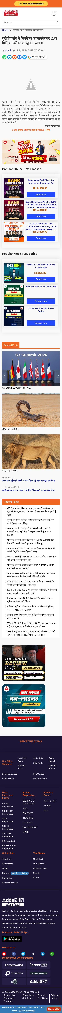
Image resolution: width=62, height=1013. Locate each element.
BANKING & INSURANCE (29, 802)
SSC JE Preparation (8, 827)
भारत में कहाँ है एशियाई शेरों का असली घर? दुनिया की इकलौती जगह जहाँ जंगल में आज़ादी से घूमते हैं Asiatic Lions (29, 531)
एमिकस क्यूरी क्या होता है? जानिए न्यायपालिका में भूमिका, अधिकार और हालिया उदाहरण (30, 608)
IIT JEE (47, 806)
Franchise (7, 878)
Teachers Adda (22, 759)
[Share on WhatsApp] (4, 57)
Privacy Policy (54, 996)
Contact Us (7, 864)
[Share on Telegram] (9, 57)
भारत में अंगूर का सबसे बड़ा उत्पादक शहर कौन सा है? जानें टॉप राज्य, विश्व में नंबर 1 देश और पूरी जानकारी (31, 633)
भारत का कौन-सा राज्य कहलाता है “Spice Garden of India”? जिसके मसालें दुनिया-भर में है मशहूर (30, 541)
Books (36, 878)
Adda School (8, 778)
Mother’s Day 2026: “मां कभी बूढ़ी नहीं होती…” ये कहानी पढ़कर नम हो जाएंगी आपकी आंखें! (32, 591)
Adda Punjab (52, 759)
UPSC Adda (38, 774)
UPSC (26, 832)
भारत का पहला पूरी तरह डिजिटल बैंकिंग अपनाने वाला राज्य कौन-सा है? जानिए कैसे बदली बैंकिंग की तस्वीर (31, 575)
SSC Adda (38, 763)
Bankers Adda (22, 766)
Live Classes (39, 864)
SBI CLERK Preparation (8, 812)
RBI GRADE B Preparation (9, 847)
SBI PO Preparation (8, 805)
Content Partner (10, 883)
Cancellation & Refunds (28, 996)
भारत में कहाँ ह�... (10, 471)
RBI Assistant (8, 841)
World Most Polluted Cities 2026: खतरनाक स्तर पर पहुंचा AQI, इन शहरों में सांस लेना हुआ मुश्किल (31, 625)
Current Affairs (52, 766)
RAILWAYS (28, 813)
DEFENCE (28, 823)
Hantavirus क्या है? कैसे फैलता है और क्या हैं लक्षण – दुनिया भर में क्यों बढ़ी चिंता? (29, 600)
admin (8, 50)
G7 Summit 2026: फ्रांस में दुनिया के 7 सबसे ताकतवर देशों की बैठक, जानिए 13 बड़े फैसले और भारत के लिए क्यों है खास (31, 511)
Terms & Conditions (43, 996)
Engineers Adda (9, 774)
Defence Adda (40, 778)
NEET (46, 810)
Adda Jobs (38, 758)
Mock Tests (38, 859)
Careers (15, 873)
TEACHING (28, 818)
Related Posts (11, 345)
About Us (6, 859)
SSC (25, 808)
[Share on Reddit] (14, 57)
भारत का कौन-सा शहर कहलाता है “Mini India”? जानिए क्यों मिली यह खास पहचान (30, 566)
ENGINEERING (30, 827)
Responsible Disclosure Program (10, 998)
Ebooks (36, 873)
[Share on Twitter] (24, 57)
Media (5, 868)
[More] (53, 13)
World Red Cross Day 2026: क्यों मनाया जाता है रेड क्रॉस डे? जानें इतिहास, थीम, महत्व (31, 583)
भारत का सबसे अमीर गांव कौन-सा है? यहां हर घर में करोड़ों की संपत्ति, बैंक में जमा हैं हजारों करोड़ (31, 550)
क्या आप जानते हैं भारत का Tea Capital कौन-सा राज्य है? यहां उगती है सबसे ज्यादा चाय (31, 558)
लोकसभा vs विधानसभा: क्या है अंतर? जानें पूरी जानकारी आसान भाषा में (30, 616)
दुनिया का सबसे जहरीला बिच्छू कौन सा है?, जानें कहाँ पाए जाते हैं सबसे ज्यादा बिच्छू (30, 522)
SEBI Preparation (8, 820)
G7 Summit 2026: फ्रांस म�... (16, 388)
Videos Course (40, 868)
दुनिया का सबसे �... (10, 429)
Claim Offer (54, 1009)
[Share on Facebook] (19, 57)
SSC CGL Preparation (8, 834)
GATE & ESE (50, 801)
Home (5, 30)
